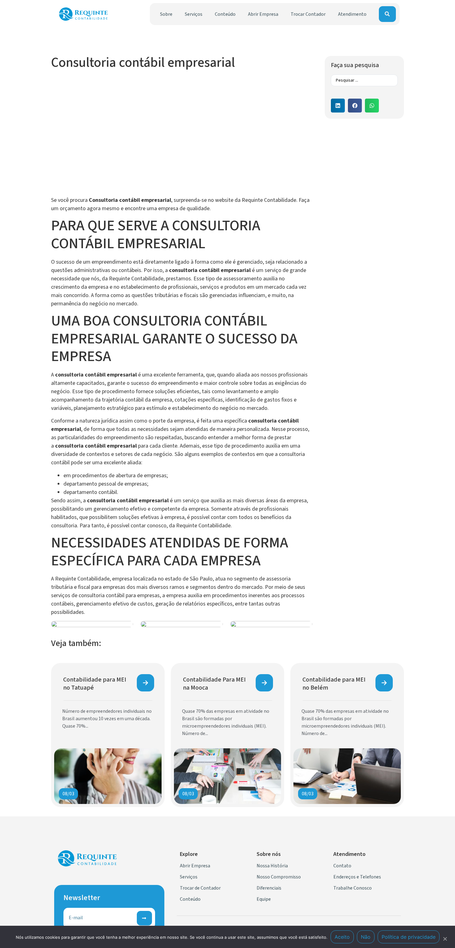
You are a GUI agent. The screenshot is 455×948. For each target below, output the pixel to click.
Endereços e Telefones (357, 877)
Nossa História (272, 865)
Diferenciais (269, 888)
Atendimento (352, 14)
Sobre (166, 14)
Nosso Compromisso (279, 877)
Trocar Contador (308, 14)
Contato (342, 865)
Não (365, 937)
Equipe (264, 899)
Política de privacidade (409, 937)
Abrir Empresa (263, 14)
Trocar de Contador (200, 888)
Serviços (193, 14)
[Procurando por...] (387, 14)
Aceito (342, 937)
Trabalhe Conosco (352, 888)
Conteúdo (225, 14)
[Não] (444, 938)
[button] (338, 106)
